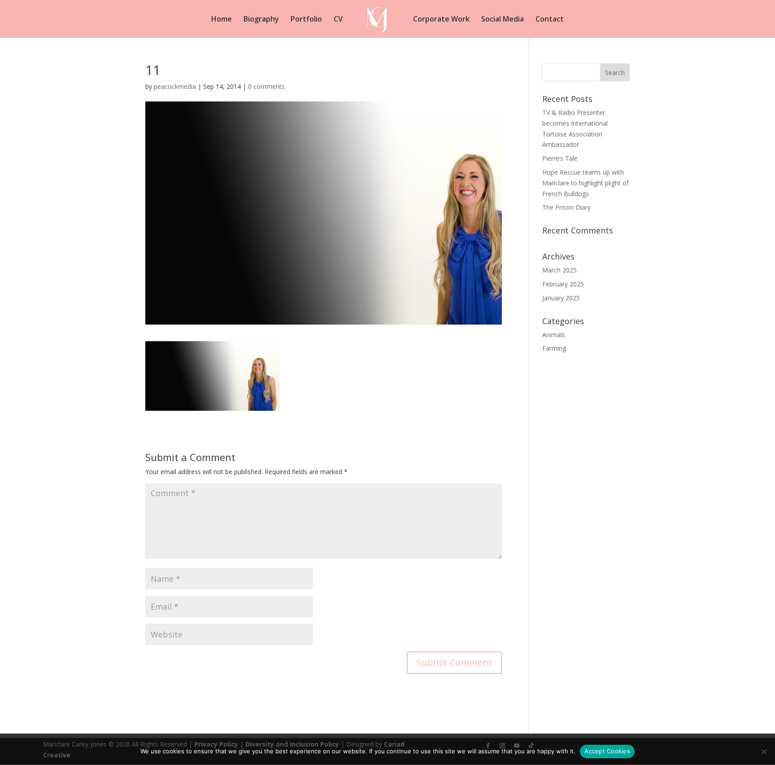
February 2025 (563, 284)
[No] (763, 751)
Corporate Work (441, 20)
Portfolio (306, 20)
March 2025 (559, 270)
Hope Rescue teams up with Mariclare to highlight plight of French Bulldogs (585, 183)
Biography (261, 20)
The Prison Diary (566, 207)
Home (221, 20)
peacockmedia (175, 86)
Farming (554, 348)
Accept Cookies (607, 751)
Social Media (502, 20)
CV (338, 20)
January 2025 (561, 298)
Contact (550, 20)
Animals (553, 334)
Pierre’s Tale (560, 158)
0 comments (266, 86)
